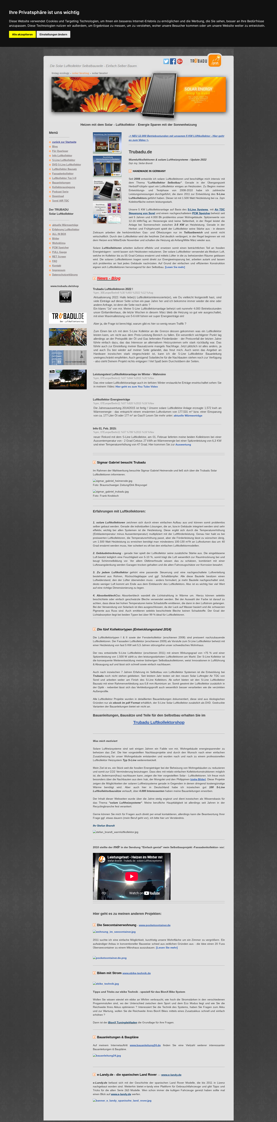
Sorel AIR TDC (60, 200)
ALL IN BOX (59, 234)
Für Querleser (60, 151)
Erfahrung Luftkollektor (65, 229)
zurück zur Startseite (64, 142)
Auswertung (183, 444)
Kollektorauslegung (63, 187)
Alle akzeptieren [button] (22, 34)
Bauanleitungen (61, 182)
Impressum (58, 270)
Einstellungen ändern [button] (53, 34)
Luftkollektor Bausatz (64, 169)
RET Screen (59, 256)
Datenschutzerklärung (65, 274)
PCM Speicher (60, 247)
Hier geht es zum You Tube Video (136, 386)
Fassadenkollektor (62, 173)
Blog (55, 146)
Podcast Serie (60, 191)
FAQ (54, 261)
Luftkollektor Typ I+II (64, 178)
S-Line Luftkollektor (63, 160)
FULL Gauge (59, 252)
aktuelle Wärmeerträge (65, 225)
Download (58, 196)
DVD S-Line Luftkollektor (66, 164)
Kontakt (56, 265)
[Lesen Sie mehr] (166, 947)
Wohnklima (58, 243)
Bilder (55, 238)
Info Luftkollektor (62, 155)
